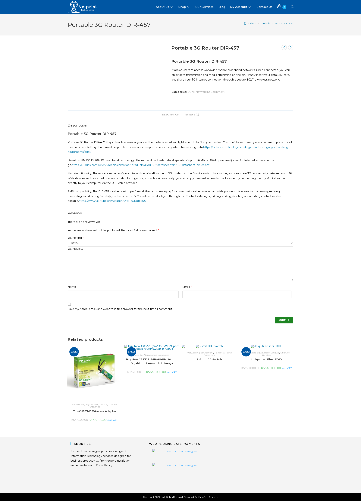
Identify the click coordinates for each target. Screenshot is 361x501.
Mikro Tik (138, 354)
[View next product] (290, 47)
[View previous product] (284, 47)
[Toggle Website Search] (292, 7)
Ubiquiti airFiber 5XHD (266, 359)
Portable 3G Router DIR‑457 (276, 23)
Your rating (76, 238)
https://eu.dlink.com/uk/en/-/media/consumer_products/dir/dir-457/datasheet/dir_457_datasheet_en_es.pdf (140, 165)
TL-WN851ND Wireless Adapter (94, 411)
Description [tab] (170, 114)
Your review (76, 249)
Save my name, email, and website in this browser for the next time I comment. (120, 309)
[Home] (245, 23)
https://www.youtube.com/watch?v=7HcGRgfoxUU (112, 201)
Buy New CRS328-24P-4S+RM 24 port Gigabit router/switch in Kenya (152, 361)
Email (187, 287)
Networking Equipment (210, 91)
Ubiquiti (275, 352)
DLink (191, 91)
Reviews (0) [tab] (191, 114)
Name (73, 287)
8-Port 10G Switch (209, 359)
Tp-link (103, 404)
